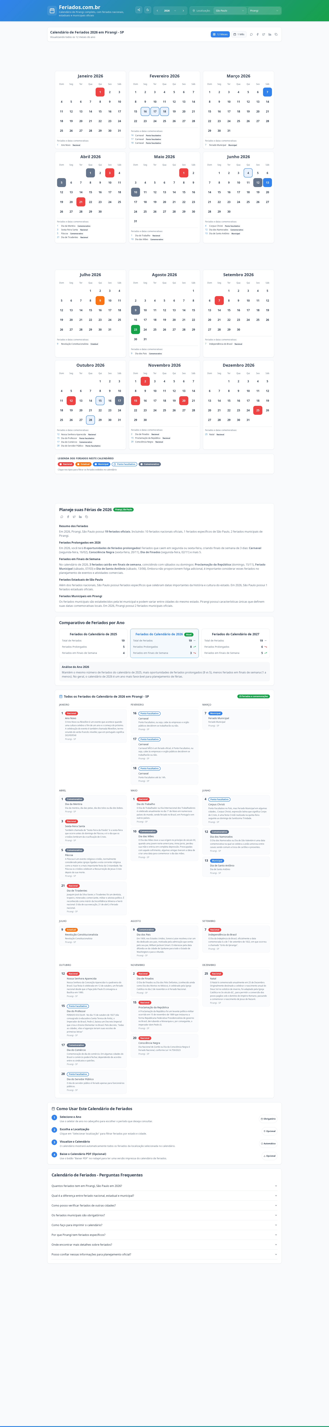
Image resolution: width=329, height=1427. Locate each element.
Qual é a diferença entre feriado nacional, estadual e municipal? (93, 1196)
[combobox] (170, 10)
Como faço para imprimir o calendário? (77, 1225)
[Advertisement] (166, 58)
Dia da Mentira (68, 225)
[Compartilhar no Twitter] (263, 34)
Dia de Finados (142, 434)
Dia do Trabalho (142, 235)
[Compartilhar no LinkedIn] (270, 34)
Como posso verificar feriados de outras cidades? (84, 1205)
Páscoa (64, 233)
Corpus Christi (216, 225)
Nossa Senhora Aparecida (73, 434)
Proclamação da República (147, 438)
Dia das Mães (141, 239)
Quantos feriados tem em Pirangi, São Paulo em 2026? (87, 1186)
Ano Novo (65, 145)
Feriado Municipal (217, 145)
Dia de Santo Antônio (219, 233)
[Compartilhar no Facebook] (257, 34)
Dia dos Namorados (218, 229)
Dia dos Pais (141, 353)
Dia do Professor (69, 438)
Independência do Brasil (220, 343)
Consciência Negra (144, 441)
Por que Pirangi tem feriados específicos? (78, 1235)
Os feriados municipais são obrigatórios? (78, 1215)
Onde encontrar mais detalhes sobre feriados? (82, 1244)
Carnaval (139, 135)
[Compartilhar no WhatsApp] (251, 34)
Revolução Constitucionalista (74, 343)
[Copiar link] (276, 34)
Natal (211, 434)
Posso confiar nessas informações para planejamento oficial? (91, 1254)
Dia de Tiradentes (69, 237)
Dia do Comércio (69, 442)
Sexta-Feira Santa (69, 229)
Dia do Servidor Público (72, 445)
